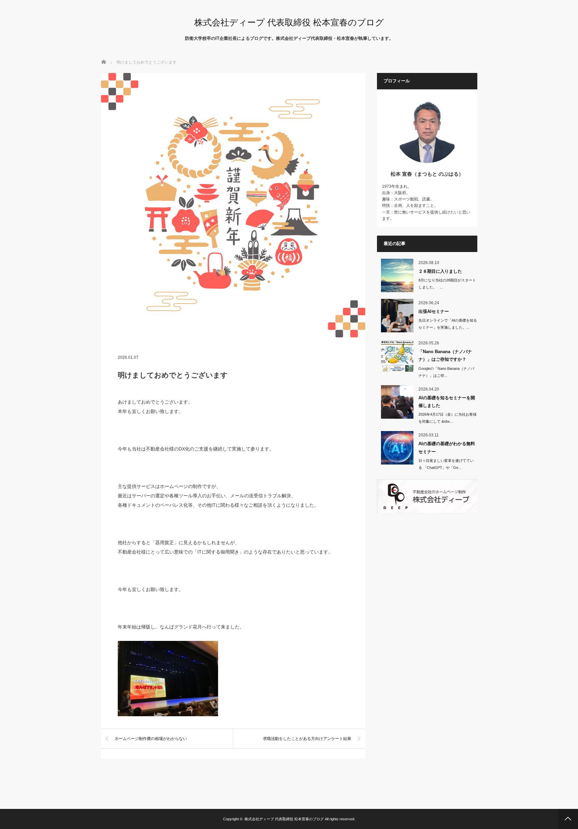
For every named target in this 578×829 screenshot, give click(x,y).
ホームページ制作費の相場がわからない (151, 738)
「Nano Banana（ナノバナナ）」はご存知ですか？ (445, 355)
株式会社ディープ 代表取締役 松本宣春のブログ (289, 22)
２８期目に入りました (440, 271)
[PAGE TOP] (568, 819)
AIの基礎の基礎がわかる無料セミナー (446, 447)
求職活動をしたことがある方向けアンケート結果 (307, 738)
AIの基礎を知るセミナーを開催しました (446, 401)
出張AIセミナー (433, 311)
